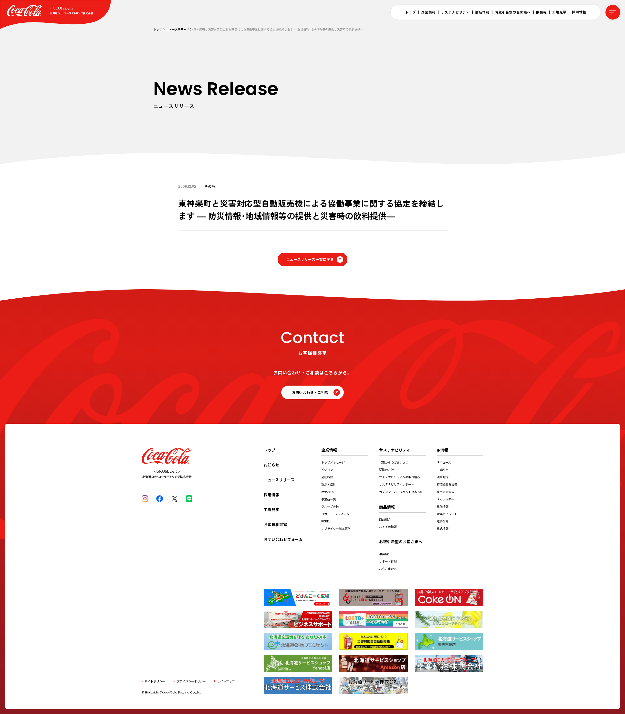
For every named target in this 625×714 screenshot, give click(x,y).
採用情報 (579, 12)
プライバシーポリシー (191, 681)
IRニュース (444, 462)
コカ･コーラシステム (335, 514)
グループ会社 (330, 506)
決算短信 (442, 477)
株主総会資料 (445, 492)
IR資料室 (442, 469)
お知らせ (271, 465)
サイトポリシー (155, 681)
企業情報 (428, 12)
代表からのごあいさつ (393, 462)
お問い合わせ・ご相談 (310, 392)
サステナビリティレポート (396, 484)
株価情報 (442, 506)
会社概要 (327, 477)
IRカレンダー (445, 499)
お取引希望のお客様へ (513, 12)
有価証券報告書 (447, 484)
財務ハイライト (447, 514)
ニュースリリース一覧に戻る (310, 259)
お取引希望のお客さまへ (400, 541)
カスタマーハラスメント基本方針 (401, 492)
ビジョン (327, 469)
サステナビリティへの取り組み (399, 477)
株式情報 (442, 528)
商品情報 (482, 12)
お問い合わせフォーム (283, 539)
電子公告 (442, 521)
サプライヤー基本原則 (336, 528)
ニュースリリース (177, 29)
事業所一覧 (328, 499)
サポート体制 (388, 561)
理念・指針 (328, 484)
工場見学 (559, 12)
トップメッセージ (333, 462)
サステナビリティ (455, 12)
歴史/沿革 (327, 492)
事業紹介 (385, 554)
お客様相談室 (275, 524)
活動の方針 (386, 469)
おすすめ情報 (388, 526)
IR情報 (541, 12)
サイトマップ (226, 681)
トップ (410, 12)
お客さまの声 (388, 568)
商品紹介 (385, 519)
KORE (325, 521)
